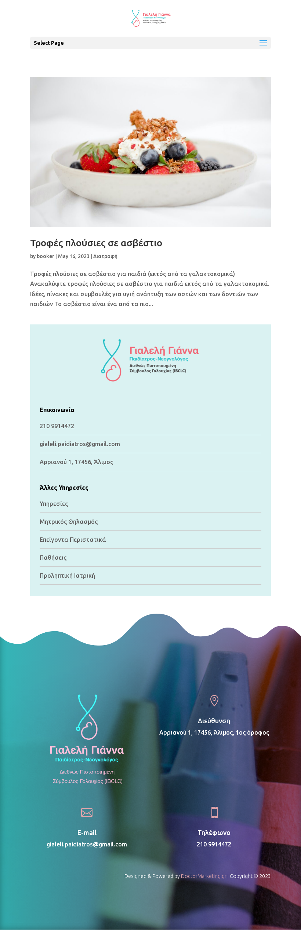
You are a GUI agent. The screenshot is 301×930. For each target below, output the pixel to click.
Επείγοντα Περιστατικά (73, 539)
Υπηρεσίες (54, 503)
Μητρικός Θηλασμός (69, 521)
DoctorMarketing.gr (203, 876)
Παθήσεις (53, 557)
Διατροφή (105, 256)
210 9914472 (57, 426)
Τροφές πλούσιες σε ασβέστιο (96, 243)
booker (45, 256)
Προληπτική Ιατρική (67, 575)
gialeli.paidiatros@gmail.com (87, 844)
